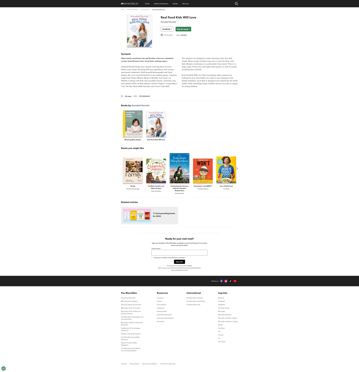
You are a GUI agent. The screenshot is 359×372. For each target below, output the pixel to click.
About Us (185, 4)
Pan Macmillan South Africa (196, 301)
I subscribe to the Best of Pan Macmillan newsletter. (169, 258)
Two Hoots (221, 342)
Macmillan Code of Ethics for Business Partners (131, 312)
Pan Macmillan (129, 293)
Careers (159, 301)
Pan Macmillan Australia (195, 298)
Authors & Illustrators (161, 4)
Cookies (124, 364)
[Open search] (236, 3)
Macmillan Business (224, 315)
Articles (175, 4)
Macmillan (221, 311)
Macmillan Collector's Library (228, 321)
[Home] (129, 4)
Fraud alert (160, 321)
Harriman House (223, 308)
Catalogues (161, 308)
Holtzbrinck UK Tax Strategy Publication (130, 329)
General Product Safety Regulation (129, 344)
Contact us (160, 298)
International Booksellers (165, 318)
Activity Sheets (162, 311)
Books (147, 4)
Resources (162, 293)
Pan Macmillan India (193, 305)
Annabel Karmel (145, 9)
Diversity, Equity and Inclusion (131, 305)
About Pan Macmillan (128, 298)
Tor (219, 338)
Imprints (222, 293)
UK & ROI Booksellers (164, 315)
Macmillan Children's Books (227, 318)
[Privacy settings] (3, 368)
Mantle (220, 325)
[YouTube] (234, 281)
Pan (219, 331)
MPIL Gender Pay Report (129, 301)
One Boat (221, 328)
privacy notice (166, 268)
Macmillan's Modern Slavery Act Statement (132, 324)
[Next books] (237, 168)
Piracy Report (161, 305)
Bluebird (221, 298)
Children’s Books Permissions (131, 334)
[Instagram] (225, 281)
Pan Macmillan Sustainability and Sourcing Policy (132, 318)
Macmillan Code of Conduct (130, 308)
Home (122, 9)
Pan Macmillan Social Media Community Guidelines (130, 349)
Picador (220, 335)
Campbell (221, 301)
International (194, 293)
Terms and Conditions (149, 364)
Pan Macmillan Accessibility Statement (130, 338)
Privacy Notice (134, 364)
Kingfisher (221, 305)
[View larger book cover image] (139, 30)
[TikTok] (230, 281)
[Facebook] (221, 281)
